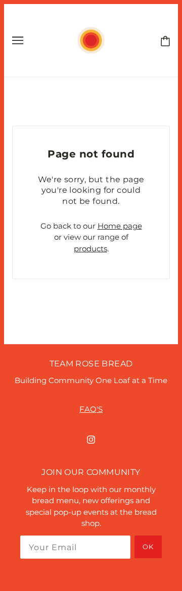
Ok (148, 547)
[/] (91, 39)
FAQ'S (91, 409)
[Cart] (163, 40)
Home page (120, 226)
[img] (91, 439)
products (90, 248)
